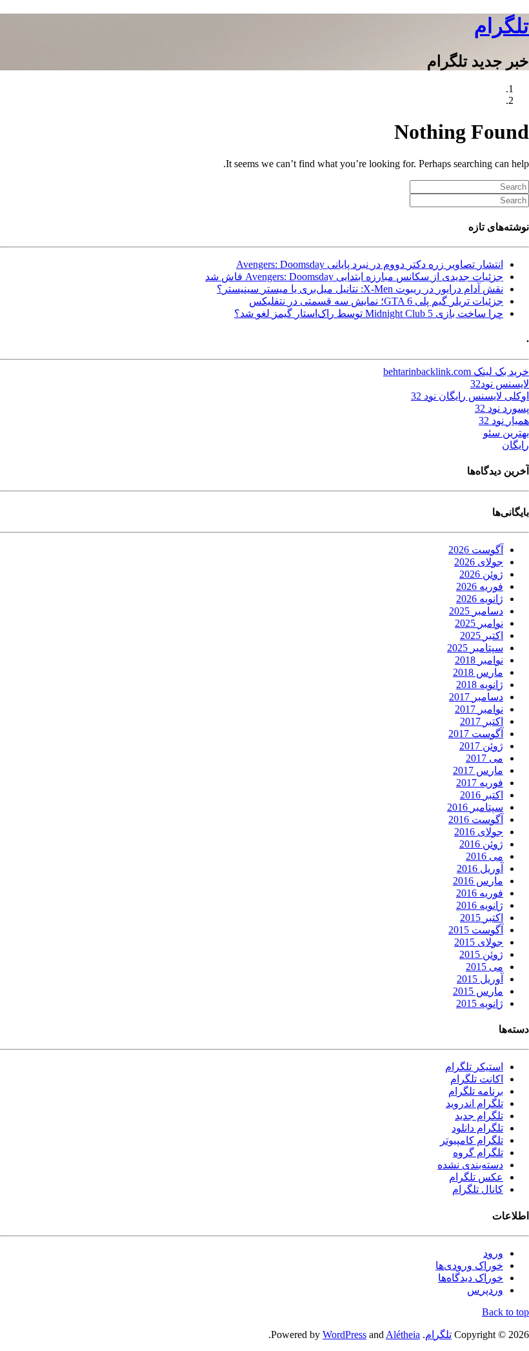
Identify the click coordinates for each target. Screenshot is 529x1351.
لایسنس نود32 (499, 383)
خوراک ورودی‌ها (469, 1265)
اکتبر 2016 (481, 794)
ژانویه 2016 (479, 905)
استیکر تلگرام (474, 1066)
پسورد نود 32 (502, 408)
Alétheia (403, 1334)
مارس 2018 (478, 672)
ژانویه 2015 (479, 1003)
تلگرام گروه (478, 1152)
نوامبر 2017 (479, 709)
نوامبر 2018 (479, 660)
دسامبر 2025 (476, 610)
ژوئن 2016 (481, 843)
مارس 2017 (478, 770)
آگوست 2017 (475, 733)
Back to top (505, 1311)
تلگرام (501, 25)
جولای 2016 (478, 831)
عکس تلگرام (476, 1177)
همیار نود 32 (504, 420)
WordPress (344, 1334)
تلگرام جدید (479, 1115)
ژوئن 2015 (481, 954)
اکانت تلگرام (476, 1078)
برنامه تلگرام (475, 1091)
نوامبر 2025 (479, 623)
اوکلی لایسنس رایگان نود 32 (470, 396)
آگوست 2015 (475, 929)
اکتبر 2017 (481, 721)
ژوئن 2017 (481, 745)
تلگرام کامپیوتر (471, 1140)
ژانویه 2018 (479, 684)
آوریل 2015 (480, 978)
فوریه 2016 (479, 893)
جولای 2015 (478, 942)
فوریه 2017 (479, 782)
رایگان (515, 445)
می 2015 (484, 966)
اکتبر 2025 (481, 635)
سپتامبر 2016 (475, 807)
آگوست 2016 (475, 819)
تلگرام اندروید (474, 1103)
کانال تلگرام (477, 1189)
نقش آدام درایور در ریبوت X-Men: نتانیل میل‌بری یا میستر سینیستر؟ (360, 288)
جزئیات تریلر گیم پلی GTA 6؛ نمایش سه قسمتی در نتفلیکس (376, 301)
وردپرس (485, 1290)
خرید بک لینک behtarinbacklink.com (456, 371)
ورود (493, 1253)
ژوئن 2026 (481, 574)
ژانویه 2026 (479, 598)
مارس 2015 (478, 991)
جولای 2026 (478, 561)
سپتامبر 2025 (475, 647)
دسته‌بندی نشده (470, 1164)
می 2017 (484, 758)
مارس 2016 (478, 880)
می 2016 (484, 856)
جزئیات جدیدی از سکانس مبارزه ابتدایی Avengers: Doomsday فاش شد (354, 276)
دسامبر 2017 (476, 696)
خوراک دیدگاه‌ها (470, 1277)
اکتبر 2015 (481, 917)
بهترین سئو (506, 432)
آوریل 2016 (480, 868)
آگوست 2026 (475, 549)
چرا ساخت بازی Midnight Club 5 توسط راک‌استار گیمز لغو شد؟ (368, 313)
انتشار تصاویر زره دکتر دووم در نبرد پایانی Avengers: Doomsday (369, 264)
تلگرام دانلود (477, 1127)
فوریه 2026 (479, 586)
